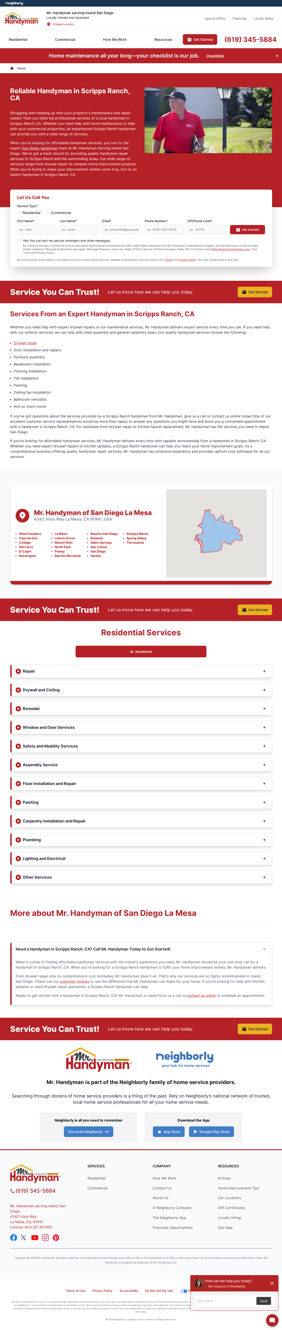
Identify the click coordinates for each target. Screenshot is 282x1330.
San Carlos (99, 547)
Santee (96, 556)
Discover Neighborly (85, 1131)
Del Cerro (26, 547)
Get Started (250, 229)
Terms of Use (75, 1291)
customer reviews (74, 981)
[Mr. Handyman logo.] (99, 1059)
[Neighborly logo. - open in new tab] (14, 3)
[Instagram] (45, 1237)
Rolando (97, 538)
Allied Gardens (30, 534)
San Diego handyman (39, 148)
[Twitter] (24, 1237)
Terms (169, 259)
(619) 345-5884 (35, 1191)
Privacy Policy (187, 259)
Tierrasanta (135, 542)
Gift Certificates (231, 1207)
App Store (171, 1131)
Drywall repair (25, 343)
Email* (106, 221)
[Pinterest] (55, 1237)
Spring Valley (136, 538)
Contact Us (162, 1188)
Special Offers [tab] (215, 18)
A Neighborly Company (172, 1207)
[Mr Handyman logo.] (22, 18)
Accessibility (129, 1291)
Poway (60, 551)
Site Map (225, 1227)
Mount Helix (64, 542)
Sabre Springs (101, 542)
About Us (160, 1198)
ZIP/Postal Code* (199, 221)
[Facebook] (13, 1237)
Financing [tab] (240, 18)
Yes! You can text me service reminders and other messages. (67, 240)
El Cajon (25, 551)
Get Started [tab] (203, 39)
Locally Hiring (229, 1217)
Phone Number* (156, 221)
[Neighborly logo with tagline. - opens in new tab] (185, 1059)
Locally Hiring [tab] (263, 18)
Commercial (61, 212)
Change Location (63, 24)
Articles (224, 1178)
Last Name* (68, 221)
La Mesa (61, 534)
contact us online (201, 995)
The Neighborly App (169, 1217)
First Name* (25, 221)
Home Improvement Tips (238, 1188)
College (25, 542)
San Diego (98, 551)
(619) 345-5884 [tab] (250, 39)
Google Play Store (215, 1131)
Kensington (27, 556)
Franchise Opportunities (173, 1227)
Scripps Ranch (137, 534)
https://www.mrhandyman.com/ (230, 249)
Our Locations (229, 1198)
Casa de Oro (28, 538)
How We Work (164, 1178)
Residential (31, 212)
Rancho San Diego (104, 534)
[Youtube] (34, 1237)
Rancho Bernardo (68, 556)
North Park (63, 547)
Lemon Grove (65, 538)
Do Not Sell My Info (159, 1291)
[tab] (65, 39)
